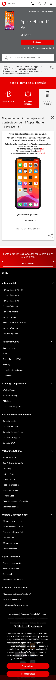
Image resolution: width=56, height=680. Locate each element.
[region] (28, 648)
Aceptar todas (28, 666)
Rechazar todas (28, 673)
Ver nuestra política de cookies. (25, 655)
